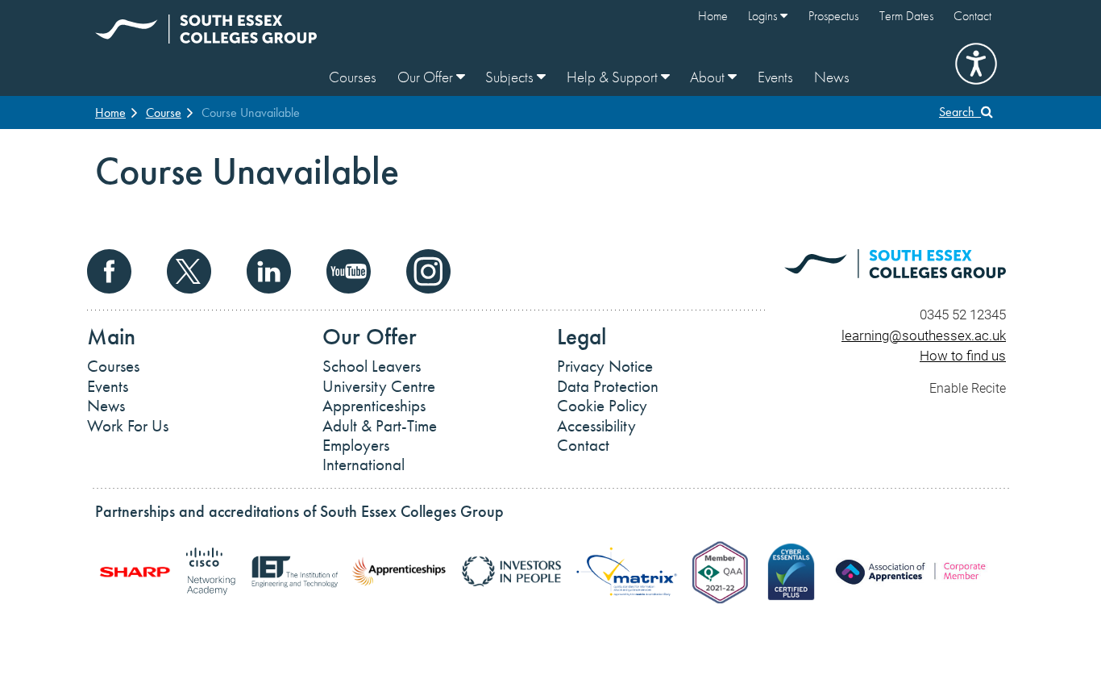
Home (713, 15)
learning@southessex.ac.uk (923, 335)
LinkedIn (269, 271)
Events (775, 77)
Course (163, 112)
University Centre (378, 386)
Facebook (109, 271)
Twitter (189, 271)
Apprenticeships (374, 405)
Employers (355, 445)
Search (960, 111)
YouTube (348, 271)
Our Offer (426, 77)
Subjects (511, 77)
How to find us (963, 355)
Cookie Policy (602, 405)
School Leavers (371, 366)
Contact (972, 15)
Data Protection (608, 386)
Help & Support (614, 77)
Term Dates (906, 15)
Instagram (428, 271)
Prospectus (833, 15)
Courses (352, 77)
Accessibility (596, 425)
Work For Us (127, 425)
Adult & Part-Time (379, 425)
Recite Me (976, 64)
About (709, 77)
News (832, 77)
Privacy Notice (605, 366)
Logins (764, 15)
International (363, 464)
